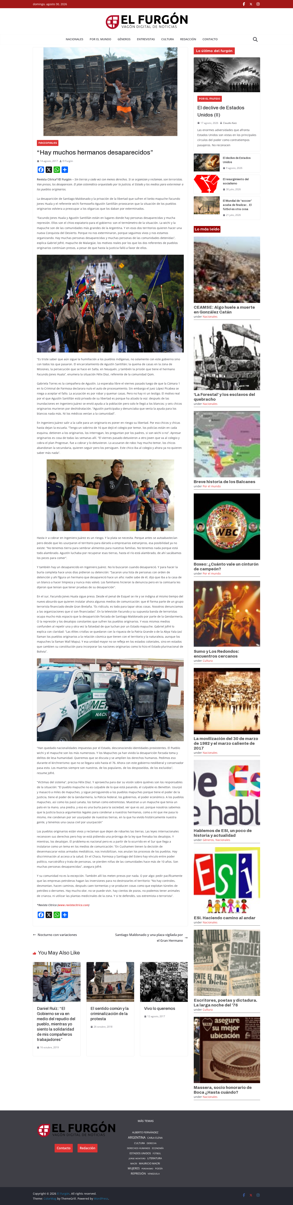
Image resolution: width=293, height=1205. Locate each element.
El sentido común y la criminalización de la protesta (109, 1013)
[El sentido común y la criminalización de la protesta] (110, 965)
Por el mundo (100, 39)
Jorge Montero (137, 1158)
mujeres (134, 1168)
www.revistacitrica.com (73, 905)
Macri (133, 1163)
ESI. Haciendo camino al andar (225, 918)
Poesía (159, 1168)
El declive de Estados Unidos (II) (220, 111)
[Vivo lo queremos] (164, 965)
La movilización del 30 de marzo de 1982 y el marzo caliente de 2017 (226, 743)
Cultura (167, 39)
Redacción (188, 39)
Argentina (137, 1137)
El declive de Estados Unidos (237, 160)
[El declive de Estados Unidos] (207, 163)
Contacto (210, 39)
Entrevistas (146, 39)
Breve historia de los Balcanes (224, 482)
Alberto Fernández (145, 1132)
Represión (138, 1173)
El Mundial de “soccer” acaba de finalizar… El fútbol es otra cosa (237, 205)
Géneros (124, 39)
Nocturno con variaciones (57, 935)
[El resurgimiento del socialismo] (207, 184)
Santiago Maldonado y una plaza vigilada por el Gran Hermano (149, 938)
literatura (154, 1158)
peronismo (147, 1168)
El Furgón (68, 161)
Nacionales (74, 39)
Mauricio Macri (149, 1163)
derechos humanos (138, 1148)
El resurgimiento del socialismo (236, 181)
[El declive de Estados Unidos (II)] (227, 74)
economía (158, 1148)
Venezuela (154, 1173)
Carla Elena (155, 1137)
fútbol (157, 1153)
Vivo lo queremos (159, 1008)
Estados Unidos (140, 1153)
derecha (151, 1143)
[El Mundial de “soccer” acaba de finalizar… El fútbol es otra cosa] (207, 208)
